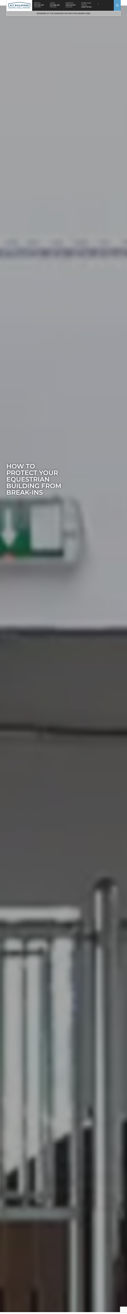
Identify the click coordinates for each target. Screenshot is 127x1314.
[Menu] (117, 5)
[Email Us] (99, 4)
